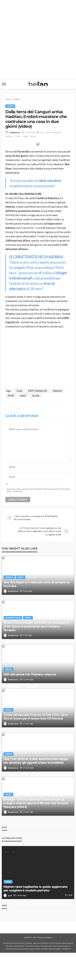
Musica (9, 577)
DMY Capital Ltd (53, 132)
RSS (34, 937)
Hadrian (9, 136)
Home (8, 99)
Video (10, 106)
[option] (38, 872)
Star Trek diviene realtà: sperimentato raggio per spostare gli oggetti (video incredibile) (36, 760)
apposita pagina (54, 949)
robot (25, 136)
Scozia (33, 136)
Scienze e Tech (12, 618)
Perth (18, 136)
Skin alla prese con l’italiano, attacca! (30, 674)
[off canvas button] (4, 84)
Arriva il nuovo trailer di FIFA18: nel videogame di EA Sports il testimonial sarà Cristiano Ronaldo (36, 626)
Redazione (15, 132)
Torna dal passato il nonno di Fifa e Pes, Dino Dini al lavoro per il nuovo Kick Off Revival (36, 716)
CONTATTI (28, 937)
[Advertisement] (38, 40)
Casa (42, 132)
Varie (8, 881)
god (10, 895)
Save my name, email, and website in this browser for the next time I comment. (38, 490)
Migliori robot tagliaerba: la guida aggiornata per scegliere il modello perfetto (35, 888)
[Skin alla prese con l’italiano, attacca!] (38, 663)
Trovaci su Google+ (44, 937)
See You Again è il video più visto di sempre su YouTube (37, 584)
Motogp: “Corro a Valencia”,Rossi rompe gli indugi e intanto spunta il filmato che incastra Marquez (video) (36, 803)
